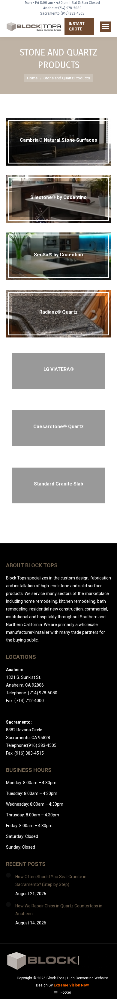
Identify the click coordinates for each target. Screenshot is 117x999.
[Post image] (8, 875)
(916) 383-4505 (72, 13)
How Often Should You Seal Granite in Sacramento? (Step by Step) (50, 880)
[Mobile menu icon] (105, 26)
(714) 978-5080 (70, 8)
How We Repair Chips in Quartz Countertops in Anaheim (58, 910)
